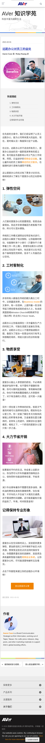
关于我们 (7, 707)
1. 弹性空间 (14, 103)
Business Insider (32, 302)
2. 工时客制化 (15, 107)
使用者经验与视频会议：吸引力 (12, 665)
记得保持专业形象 (17, 120)
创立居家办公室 (22, 586)
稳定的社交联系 (29, 162)
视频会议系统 (28, 557)
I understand (32, 739)
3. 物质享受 (14, 111)
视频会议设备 (30, 159)
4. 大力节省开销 (16, 116)
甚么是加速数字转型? (32, 665)
